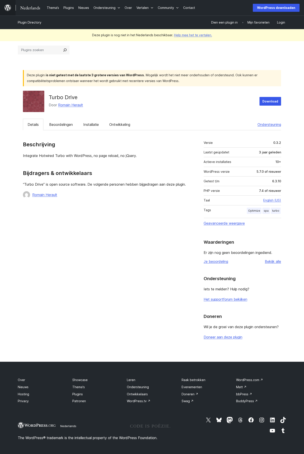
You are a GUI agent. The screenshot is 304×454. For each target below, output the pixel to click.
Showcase (80, 380)
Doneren (190, 394)
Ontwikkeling (119, 124)
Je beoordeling (216, 261)
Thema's (78, 387)
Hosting (23, 394)
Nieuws (23, 387)
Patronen (79, 401)
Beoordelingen (61, 124)
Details (33, 124)
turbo (275, 210)
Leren (131, 380)
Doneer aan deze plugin (223, 337)
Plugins (77, 394)
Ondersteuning (269, 124)
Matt (241, 387)
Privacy (23, 401)
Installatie (91, 124)
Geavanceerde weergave (224, 223)
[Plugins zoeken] (65, 50)
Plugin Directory (29, 22)
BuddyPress (247, 401)
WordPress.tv (138, 401)
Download (270, 101)
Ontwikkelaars (137, 394)
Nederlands (68, 426)
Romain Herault (70, 105)
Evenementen (192, 387)
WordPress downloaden (276, 8)
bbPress (244, 394)
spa (266, 210)
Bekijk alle (273, 261)
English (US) (272, 200)
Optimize (254, 210)
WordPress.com (249, 380)
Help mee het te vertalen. (193, 35)
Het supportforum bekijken (225, 299)
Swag (188, 401)
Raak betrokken (193, 380)
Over (21, 380)
